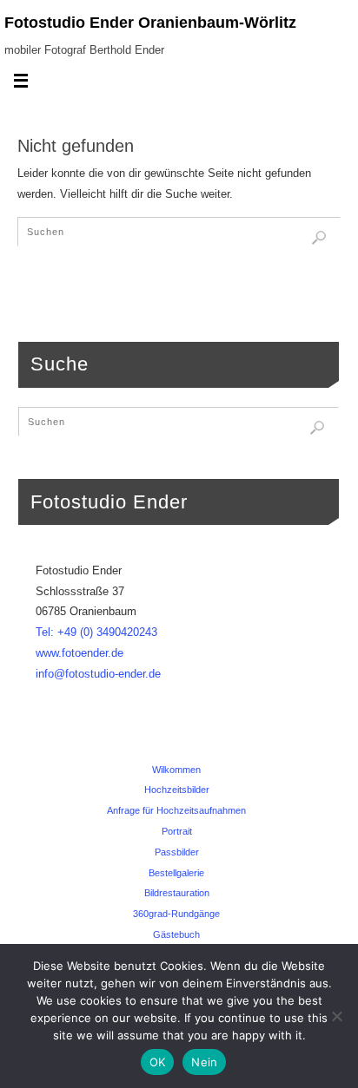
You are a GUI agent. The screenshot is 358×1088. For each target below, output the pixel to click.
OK (157, 1062)
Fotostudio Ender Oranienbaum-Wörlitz (150, 22)
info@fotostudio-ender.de (98, 674)
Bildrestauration (176, 893)
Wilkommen (176, 769)
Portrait (177, 831)
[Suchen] (319, 237)
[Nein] (336, 1016)
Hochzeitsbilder (176, 789)
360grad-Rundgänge (176, 913)
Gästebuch (176, 934)
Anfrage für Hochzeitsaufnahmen (176, 810)
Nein (204, 1062)
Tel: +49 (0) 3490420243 (96, 632)
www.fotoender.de (79, 653)
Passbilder (177, 852)
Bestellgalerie (176, 873)
